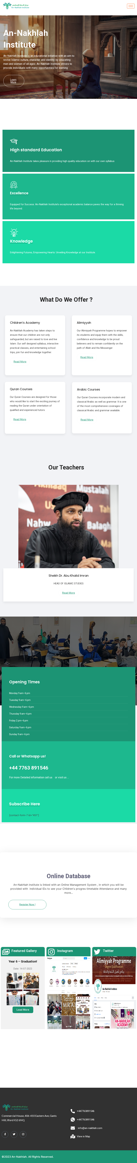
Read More (20, 361)
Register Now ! (27, 904)
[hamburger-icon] (130, 6)
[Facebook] (5, 1134)
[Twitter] (14, 1134)
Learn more (13, 81)
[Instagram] (23, 1134)
